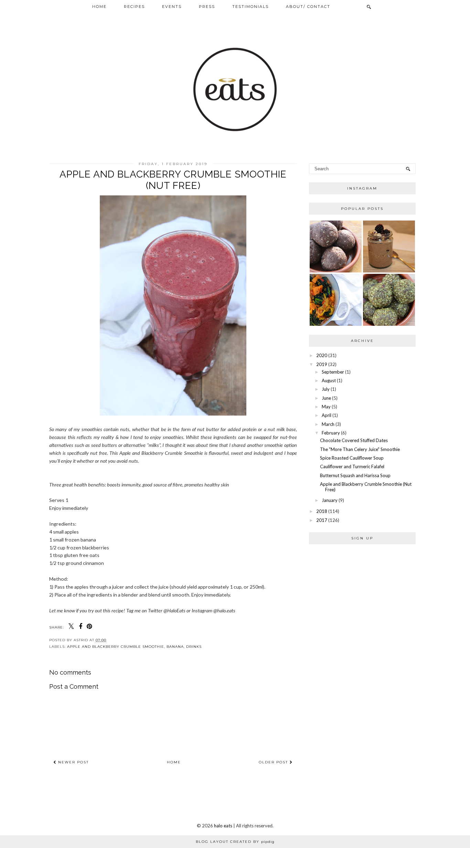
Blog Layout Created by (235, 841)
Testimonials (250, 6)
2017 (321, 520)
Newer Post (72, 762)
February (331, 433)
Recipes (134, 6)
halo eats (223, 825)
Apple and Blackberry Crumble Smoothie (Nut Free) (366, 486)
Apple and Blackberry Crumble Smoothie (115, 646)
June (326, 398)
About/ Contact (308, 6)
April (326, 415)
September (333, 372)
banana (175, 646)
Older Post (274, 762)
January (330, 500)
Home (99, 6)
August (329, 380)
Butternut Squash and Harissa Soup (355, 475)
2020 (321, 355)
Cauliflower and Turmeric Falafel (352, 466)
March (328, 424)
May (326, 406)
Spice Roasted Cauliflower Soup (352, 458)
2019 (321, 364)
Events (172, 6)
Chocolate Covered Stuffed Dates (354, 440)
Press (207, 6)
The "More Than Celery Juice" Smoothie (360, 449)
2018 (321, 511)
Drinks (194, 646)
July (326, 389)
